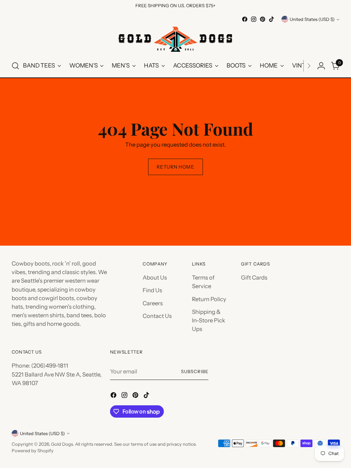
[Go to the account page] (321, 66)
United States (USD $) (312, 19)
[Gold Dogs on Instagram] (254, 19)
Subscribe (194, 371)
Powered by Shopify (32, 450)
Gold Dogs (62, 444)
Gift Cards (254, 277)
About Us (155, 277)
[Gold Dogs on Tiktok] (271, 19)
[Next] (309, 65)
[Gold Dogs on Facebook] (245, 19)
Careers (153, 303)
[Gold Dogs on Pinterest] (262, 19)
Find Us (152, 290)
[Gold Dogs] (175, 39)
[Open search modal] (15, 66)
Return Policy (209, 299)
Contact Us (157, 315)
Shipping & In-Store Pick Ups (208, 320)
